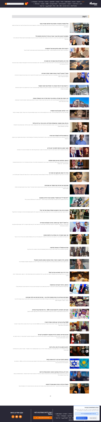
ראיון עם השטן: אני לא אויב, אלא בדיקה (58, 347)
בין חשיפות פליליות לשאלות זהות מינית (59, 135)
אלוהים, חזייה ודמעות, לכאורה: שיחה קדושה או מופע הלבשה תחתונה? (51, 260)
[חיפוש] (6, 4)
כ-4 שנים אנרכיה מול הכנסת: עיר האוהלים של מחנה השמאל (53, 86)
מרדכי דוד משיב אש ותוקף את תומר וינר (58, 173)
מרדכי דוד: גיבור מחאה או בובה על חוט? (58, 272)
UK (57, 6)
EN (60, 6)
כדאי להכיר (75, 4)
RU (54, 6)
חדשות (78, 1)
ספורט (57, 1)
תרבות (73, 1)
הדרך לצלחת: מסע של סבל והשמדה (59, 111)
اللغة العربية (49, 6)
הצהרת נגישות (72, 420)
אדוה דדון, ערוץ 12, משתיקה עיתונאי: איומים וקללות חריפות (54, 372)
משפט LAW (67, 1)
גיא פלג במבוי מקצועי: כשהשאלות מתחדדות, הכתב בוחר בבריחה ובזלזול (50, 123)
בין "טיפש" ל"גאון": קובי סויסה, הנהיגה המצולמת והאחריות (54, 223)
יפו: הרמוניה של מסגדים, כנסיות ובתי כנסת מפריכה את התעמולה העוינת (50, 98)
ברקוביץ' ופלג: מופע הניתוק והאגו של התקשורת (56, 48)
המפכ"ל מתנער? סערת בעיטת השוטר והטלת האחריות (54, 73)
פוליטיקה (52, 1)
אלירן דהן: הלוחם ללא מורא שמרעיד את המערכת (56, 61)
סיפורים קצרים (53, 4)
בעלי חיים (41, 1)
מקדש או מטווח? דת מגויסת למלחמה (59, 247)
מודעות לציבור (62, 4)
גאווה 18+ (36, 4)
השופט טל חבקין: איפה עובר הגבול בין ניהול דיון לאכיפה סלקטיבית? (52, 36)
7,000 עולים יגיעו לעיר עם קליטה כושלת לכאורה (56, 322)
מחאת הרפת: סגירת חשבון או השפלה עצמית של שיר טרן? (54, 210)
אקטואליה (34, 1)
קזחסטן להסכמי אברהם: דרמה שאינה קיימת (57, 359)
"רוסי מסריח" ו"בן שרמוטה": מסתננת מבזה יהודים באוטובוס (53, 198)
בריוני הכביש (66, 6)
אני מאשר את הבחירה (81, 418)
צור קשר (42, 6)
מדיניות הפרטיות (87, 413)
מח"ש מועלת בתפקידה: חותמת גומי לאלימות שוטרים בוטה (54, 23)
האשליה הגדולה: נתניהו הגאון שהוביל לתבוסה (57, 384)
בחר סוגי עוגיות (93, 418)
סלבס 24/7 (74, 6)
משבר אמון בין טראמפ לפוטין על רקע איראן (57, 148)
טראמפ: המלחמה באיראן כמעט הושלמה (58, 160)
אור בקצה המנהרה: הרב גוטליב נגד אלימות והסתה (55, 235)
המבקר (69, 4)
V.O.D (42, 4)
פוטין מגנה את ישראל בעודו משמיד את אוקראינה (56, 185)
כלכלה (46, 1)
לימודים (65, 414)
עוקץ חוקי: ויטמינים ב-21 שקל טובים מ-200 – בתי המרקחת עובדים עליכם (50, 310)
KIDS (47, 4)
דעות (83, 1)
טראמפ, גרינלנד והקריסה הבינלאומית (59, 285)
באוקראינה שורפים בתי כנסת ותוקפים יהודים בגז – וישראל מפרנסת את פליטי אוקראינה (46, 297)
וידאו (81, 4)
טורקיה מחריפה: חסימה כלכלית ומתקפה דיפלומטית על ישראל (53, 334)
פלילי (62, 1)
